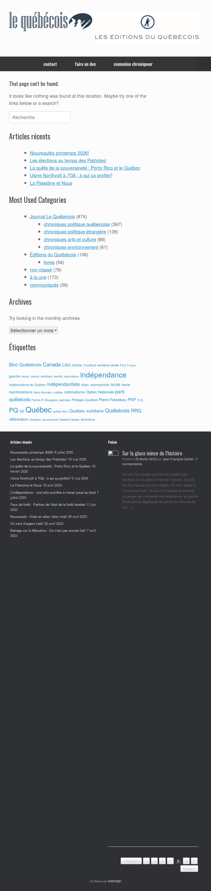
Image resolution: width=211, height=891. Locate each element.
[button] (203, 64)
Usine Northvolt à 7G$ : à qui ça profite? (71, 175)
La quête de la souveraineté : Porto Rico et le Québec (85, 167)
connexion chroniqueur (133, 64)
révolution (35, 419)
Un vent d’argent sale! (26, 523)
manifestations (20, 391)
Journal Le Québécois (52, 216)
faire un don (85, 64)
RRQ (136, 410)
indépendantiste (63, 384)
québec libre (60, 411)
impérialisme (71, 376)
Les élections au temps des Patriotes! (68, 160)
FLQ (123, 365)
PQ (13, 409)
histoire (35, 376)
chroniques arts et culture (70, 239)
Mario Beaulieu (43, 392)
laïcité (115, 384)
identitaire (46, 376)
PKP (132, 399)
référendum (18, 419)
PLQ (140, 400)
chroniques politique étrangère (75, 231)
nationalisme (74, 391)
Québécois (117, 410)
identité (58, 376)
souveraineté (50, 419)
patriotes (65, 400)
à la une (38, 277)
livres (49, 262)
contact (50, 64)
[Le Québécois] (50, 22)
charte (77, 364)
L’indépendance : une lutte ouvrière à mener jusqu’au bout (53, 492)
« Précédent (131, 861)
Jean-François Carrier (178, 459)
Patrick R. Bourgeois (44, 400)
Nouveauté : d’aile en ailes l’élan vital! (38, 516)
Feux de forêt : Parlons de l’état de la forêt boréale (47, 504)
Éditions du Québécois (53, 254)
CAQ (66, 364)
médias (58, 392)
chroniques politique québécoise (77, 224)
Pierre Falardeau (112, 399)
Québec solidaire (86, 410)
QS (21, 411)
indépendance (103, 374)
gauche (14, 376)
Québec (38, 409)
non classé (41, 269)
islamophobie (99, 384)
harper (25, 376)
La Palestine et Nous (51, 182)
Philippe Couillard (85, 399)
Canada (52, 364)
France (131, 365)
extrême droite (108, 365)
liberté (125, 384)
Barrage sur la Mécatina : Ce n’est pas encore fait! (48, 530)
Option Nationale (100, 391)
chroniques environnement (71, 247)
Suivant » (189, 869)
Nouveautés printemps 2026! (59, 152)
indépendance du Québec (27, 384)
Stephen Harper (69, 419)
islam (85, 384)
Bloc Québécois (25, 364)
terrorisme (88, 419)
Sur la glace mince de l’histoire (152, 453)
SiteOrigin (114, 881)
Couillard (89, 365)
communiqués (44, 284)
